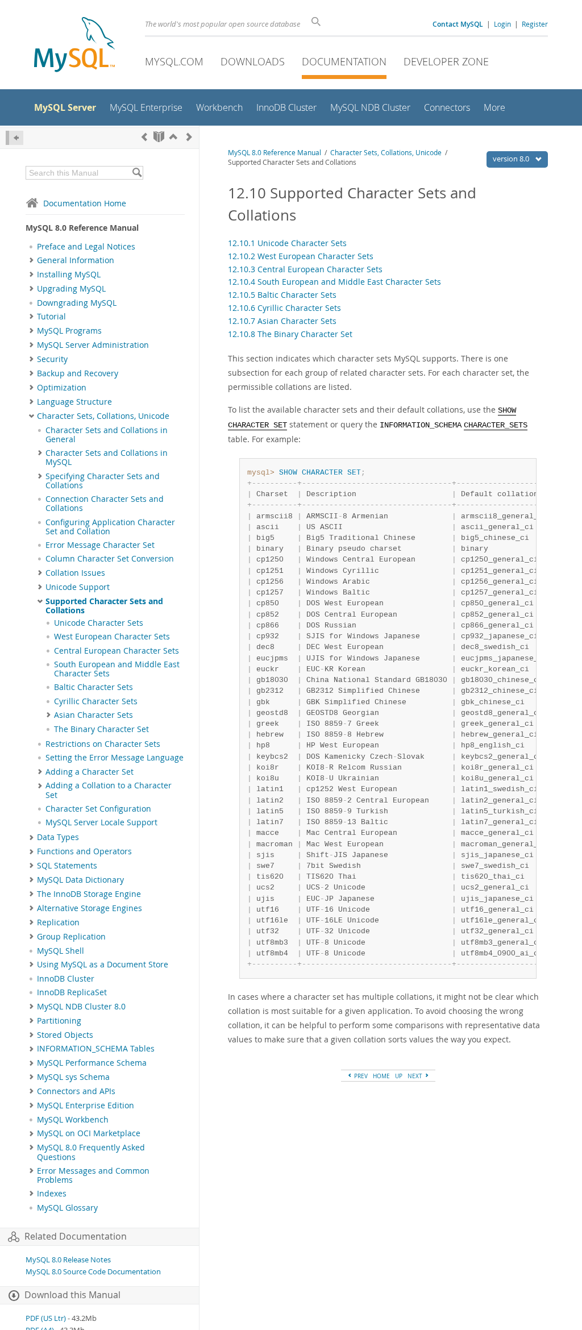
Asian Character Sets (93, 715)
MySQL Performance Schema (92, 1063)
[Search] (137, 173)
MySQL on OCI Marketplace (88, 1133)
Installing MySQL (69, 274)
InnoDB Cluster (65, 979)
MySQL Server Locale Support (101, 822)
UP (398, 1076)
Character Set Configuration (98, 809)
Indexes (51, 1193)
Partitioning (59, 1021)
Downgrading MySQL (77, 303)
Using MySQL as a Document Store (102, 964)
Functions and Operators (84, 851)
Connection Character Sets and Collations (104, 503)
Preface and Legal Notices (86, 247)
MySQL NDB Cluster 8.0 (81, 1006)
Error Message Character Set (100, 545)
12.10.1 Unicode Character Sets (287, 243)
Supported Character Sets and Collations (104, 606)
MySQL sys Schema (73, 1077)
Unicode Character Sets (98, 623)
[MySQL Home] (74, 45)
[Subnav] (31, 260)
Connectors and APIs (76, 1091)
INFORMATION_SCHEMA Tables (96, 1049)
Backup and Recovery (77, 373)
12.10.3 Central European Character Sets (305, 269)
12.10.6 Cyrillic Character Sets (284, 307)
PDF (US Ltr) (46, 1318)
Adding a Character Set (89, 772)
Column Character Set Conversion (109, 559)
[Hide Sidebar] (14, 138)
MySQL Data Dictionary (80, 880)
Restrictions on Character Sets (102, 744)
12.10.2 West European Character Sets (300, 256)
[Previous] (144, 137)
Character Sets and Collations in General (106, 434)
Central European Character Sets (116, 651)
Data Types (58, 837)
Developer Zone (446, 61)
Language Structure (74, 402)
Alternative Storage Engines (89, 908)
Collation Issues (75, 573)
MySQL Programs (69, 331)
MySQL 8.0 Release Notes (68, 1260)
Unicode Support (77, 587)
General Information (75, 260)
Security (52, 359)
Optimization (61, 388)
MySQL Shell (60, 951)
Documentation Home (84, 203)
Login (502, 23)
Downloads (253, 61)
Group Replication (71, 937)
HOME (381, 1076)
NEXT (416, 1076)
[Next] (189, 137)
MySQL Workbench (73, 1120)
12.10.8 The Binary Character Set (290, 334)
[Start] (158, 137)
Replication (58, 922)
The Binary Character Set (101, 729)
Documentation (344, 61)
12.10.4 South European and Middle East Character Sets (334, 281)
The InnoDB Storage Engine (89, 894)
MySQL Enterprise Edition (85, 1105)
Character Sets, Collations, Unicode (103, 416)
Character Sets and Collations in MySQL (106, 457)
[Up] (173, 137)
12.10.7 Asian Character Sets (282, 320)
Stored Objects (65, 1035)
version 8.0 (512, 158)
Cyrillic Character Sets (96, 701)
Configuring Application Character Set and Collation (110, 527)
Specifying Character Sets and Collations (102, 481)
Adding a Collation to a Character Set (108, 790)
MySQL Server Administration (93, 345)
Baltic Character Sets (93, 687)
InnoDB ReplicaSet (72, 992)
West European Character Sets (112, 636)
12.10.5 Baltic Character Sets (282, 294)
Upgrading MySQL (71, 289)
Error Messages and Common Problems (93, 1175)
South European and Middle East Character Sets (117, 669)
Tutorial (51, 316)
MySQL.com (174, 61)
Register (535, 23)
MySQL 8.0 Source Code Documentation (93, 1272)
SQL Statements (67, 866)
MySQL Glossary (67, 1208)
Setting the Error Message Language (114, 758)
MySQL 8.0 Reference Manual (274, 152)
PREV (360, 1076)
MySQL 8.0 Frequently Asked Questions (91, 1152)
